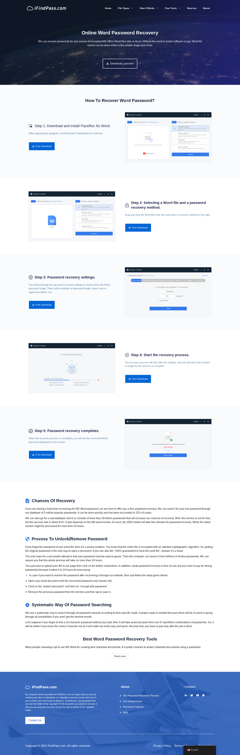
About (206, 8)
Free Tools (171, 8)
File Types (123, 8)
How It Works (147, 8)
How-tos (191, 8)
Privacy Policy (162, 745)
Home (108, 8)
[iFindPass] (46, 8)
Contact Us (35, 720)
